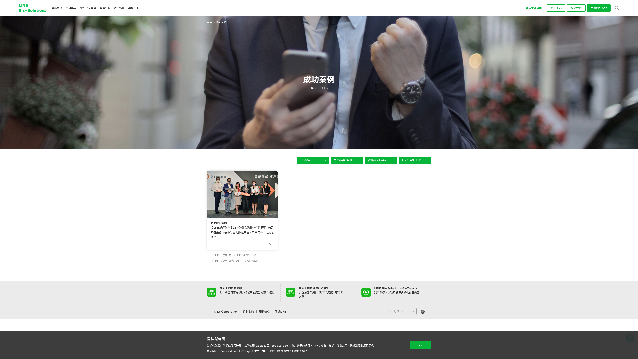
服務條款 (264, 312)
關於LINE (280, 312)
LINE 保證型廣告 (223, 261)
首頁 (209, 22)
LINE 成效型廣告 (248, 261)
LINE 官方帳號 (222, 255)
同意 (420, 345)
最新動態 (248, 312)
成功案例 (221, 22)
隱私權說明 (300, 351)
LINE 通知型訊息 (245, 255)
